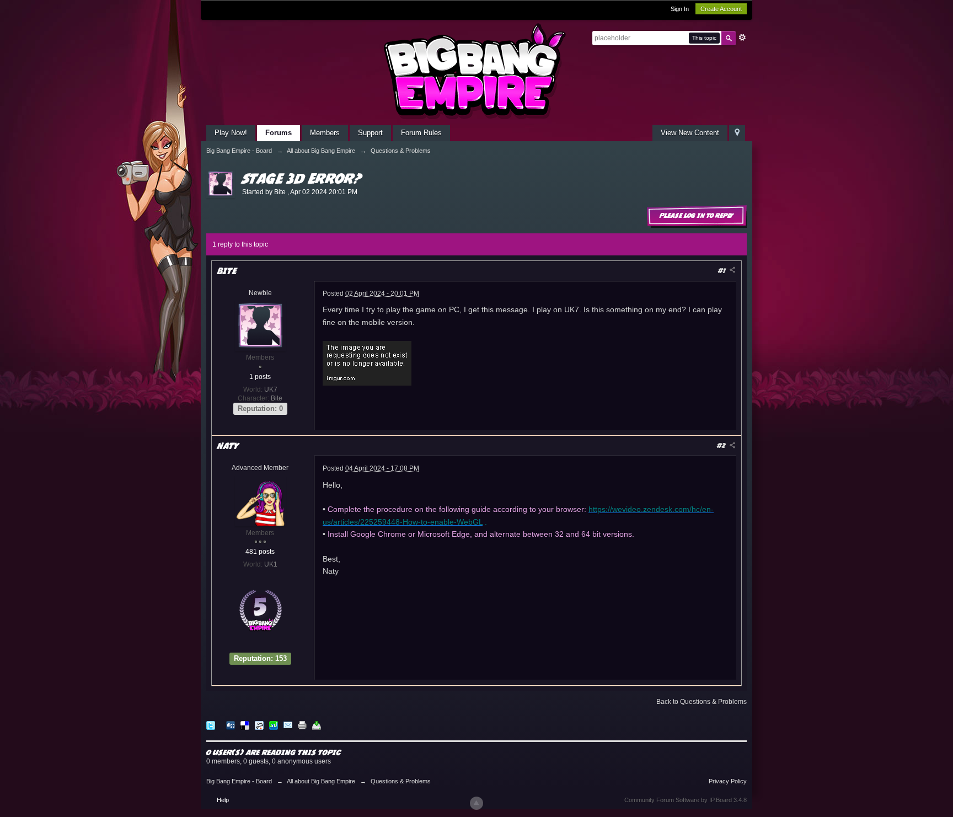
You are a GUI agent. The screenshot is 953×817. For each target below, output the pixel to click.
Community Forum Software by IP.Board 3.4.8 (685, 800)
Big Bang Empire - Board (239, 781)
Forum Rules (421, 133)
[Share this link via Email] (287, 724)
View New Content (690, 133)
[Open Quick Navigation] (737, 133)
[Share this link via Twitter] (210, 724)
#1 (722, 270)
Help (223, 800)
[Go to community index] (476, 71)
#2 (722, 445)
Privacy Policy (728, 781)
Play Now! (231, 133)
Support (370, 133)
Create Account (721, 9)
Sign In (680, 9)
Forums (278, 133)
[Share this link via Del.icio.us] (244, 724)
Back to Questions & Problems (701, 702)
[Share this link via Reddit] (259, 724)
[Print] (302, 724)
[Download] (316, 724)
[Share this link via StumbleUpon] (273, 724)
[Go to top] (476, 803)
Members (325, 133)
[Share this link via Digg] (230, 724)
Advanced (742, 37)
